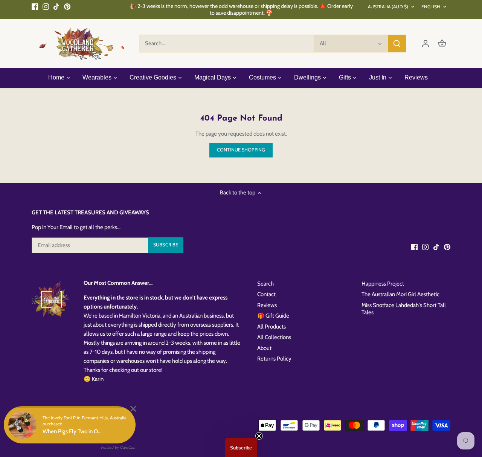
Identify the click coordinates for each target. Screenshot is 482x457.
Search (265, 283)
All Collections (274, 337)
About (264, 348)
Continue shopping (241, 150)
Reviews (267, 305)
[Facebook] (35, 6)
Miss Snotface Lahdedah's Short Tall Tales (404, 309)
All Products (271, 326)
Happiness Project (383, 283)
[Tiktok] (56, 6)
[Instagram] (46, 6)
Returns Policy (274, 358)
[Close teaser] (259, 436)
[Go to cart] (442, 43)
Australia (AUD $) (388, 6)
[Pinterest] (67, 6)
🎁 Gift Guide (273, 315)
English (430, 6)
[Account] (425, 43)
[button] (241, 447)
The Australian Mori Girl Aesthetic (400, 294)
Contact (266, 294)
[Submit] (397, 43)
